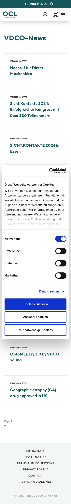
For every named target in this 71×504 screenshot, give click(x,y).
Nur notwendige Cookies (36, 330)
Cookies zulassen (35, 304)
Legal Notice (35, 457)
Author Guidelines (36, 482)
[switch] (60, 251)
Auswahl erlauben (35, 317)
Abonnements (35, 4)
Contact (35, 476)
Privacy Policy (35, 469)
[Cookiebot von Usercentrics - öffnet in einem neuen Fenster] (50, 170)
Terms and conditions (35, 463)
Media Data (35, 451)
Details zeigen (49, 291)
